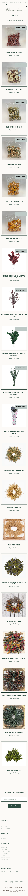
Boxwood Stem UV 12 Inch (14, 770)
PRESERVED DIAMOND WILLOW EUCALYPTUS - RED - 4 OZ (14, 277)
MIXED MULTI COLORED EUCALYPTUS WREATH (14, 658)
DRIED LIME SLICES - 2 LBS (14, 164)
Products (3, 836)
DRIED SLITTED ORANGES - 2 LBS (14, 201)
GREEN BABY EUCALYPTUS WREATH (14, 733)
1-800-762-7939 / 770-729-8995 (16, 2)
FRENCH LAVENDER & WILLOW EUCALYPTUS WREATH (14, 583)
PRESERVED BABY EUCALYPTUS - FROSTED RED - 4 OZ (14, 315)
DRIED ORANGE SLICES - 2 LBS (14, 239)
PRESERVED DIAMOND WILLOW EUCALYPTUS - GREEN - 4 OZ (14, 354)
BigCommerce (14, 891)
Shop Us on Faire (5, 828)
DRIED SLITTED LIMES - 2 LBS (14, 127)
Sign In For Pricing (14, 55)
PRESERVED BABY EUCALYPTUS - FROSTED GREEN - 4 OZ (14, 393)
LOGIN (2, 823)
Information (4, 826)
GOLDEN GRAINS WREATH (14, 508)
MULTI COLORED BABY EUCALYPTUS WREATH (14, 696)
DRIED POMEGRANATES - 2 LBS (14, 52)
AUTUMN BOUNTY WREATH (14, 621)
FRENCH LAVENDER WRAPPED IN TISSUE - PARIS (14, 432)
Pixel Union (14, 890)
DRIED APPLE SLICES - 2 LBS (14, 90)
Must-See (3, 838)
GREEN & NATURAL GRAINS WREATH (14, 470)
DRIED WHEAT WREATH (14, 545)
